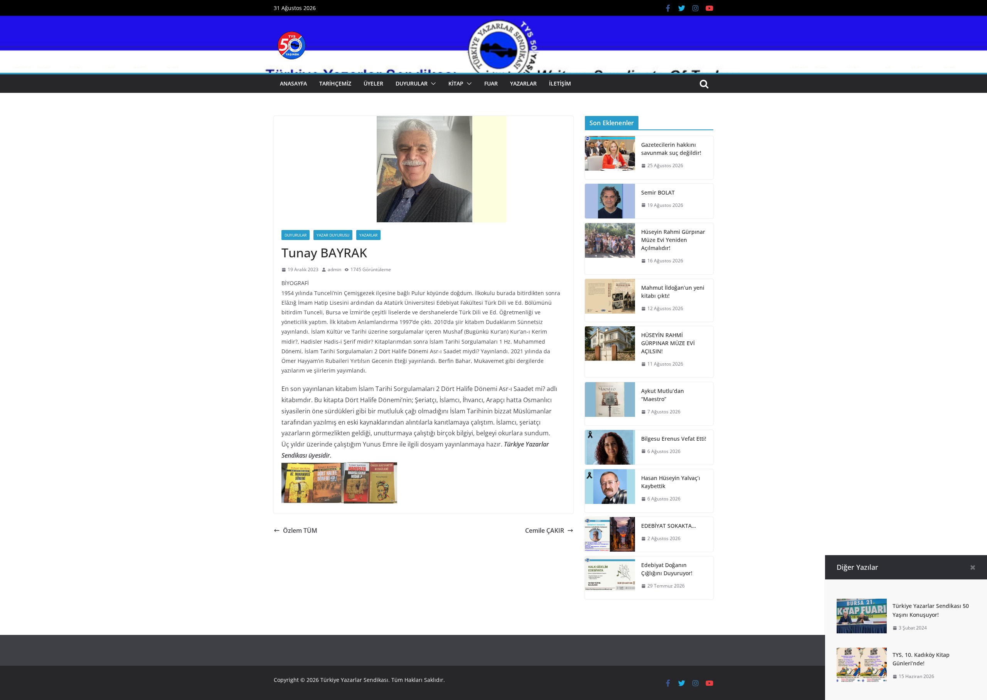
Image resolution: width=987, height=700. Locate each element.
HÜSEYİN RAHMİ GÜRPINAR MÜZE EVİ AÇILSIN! (668, 343)
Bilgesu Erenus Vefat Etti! (673, 438)
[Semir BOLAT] (610, 201)
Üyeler (373, 83)
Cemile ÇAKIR (544, 530)
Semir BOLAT (658, 192)
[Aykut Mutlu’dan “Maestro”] (610, 403)
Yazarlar (523, 83)
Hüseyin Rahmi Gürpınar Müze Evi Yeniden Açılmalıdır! (673, 240)
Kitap (455, 83)
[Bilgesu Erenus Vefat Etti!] (610, 447)
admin (334, 269)
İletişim (560, 83)
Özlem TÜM (300, 530)
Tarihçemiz (335, 83)
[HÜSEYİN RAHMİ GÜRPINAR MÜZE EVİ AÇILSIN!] (610, 352)
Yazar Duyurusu (333, 235)
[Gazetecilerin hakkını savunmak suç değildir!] (610, 157)
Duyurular (412, 83)
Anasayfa (293, 83)
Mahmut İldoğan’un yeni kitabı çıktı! (672, 291)
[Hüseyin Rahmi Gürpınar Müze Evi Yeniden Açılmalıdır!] (610, 248)
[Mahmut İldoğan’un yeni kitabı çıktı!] (610, 300)
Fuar (491, 83)
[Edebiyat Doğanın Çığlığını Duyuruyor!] (610, 577)
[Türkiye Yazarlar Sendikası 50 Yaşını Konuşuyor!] (862, 604)
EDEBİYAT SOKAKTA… (668, 525)
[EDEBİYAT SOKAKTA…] (610, 534)
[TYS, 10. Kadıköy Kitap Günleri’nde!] (862, 653)
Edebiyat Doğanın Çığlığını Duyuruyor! (666, 569)
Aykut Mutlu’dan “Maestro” (662, 395)
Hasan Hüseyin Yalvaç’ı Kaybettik (670, 482)
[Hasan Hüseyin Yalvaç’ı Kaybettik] (610, 490)
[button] (432, 83)
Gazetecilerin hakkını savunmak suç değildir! (671, 148)
